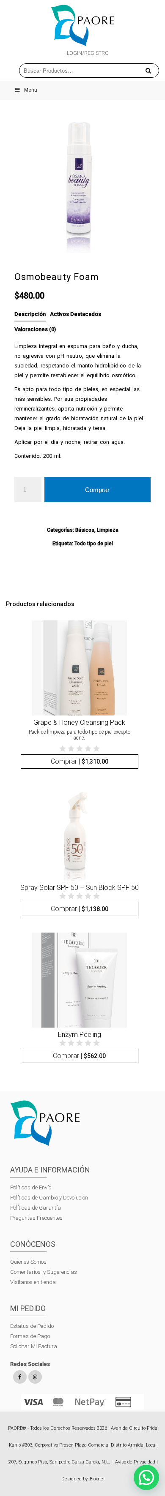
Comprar (97, 489)
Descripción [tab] (30, 314)
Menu (30, 90)
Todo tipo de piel (93, 544)
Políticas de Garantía (36, 1208)
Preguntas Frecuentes (36, 1218)
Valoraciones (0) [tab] (35, 329)
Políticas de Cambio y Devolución (49, 1197)
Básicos (84, 530)
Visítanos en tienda (33, 1282)
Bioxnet (97, 1479)
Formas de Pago (30, 1336)
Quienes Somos (28, 1262)
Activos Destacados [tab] (75, 314)
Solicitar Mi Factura (33, 1346)
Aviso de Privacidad (135, 1462)
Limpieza (107, 530)
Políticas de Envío (30, 1187)
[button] (146, 1477)
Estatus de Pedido (32, 1326)
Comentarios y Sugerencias (43, 1272)
